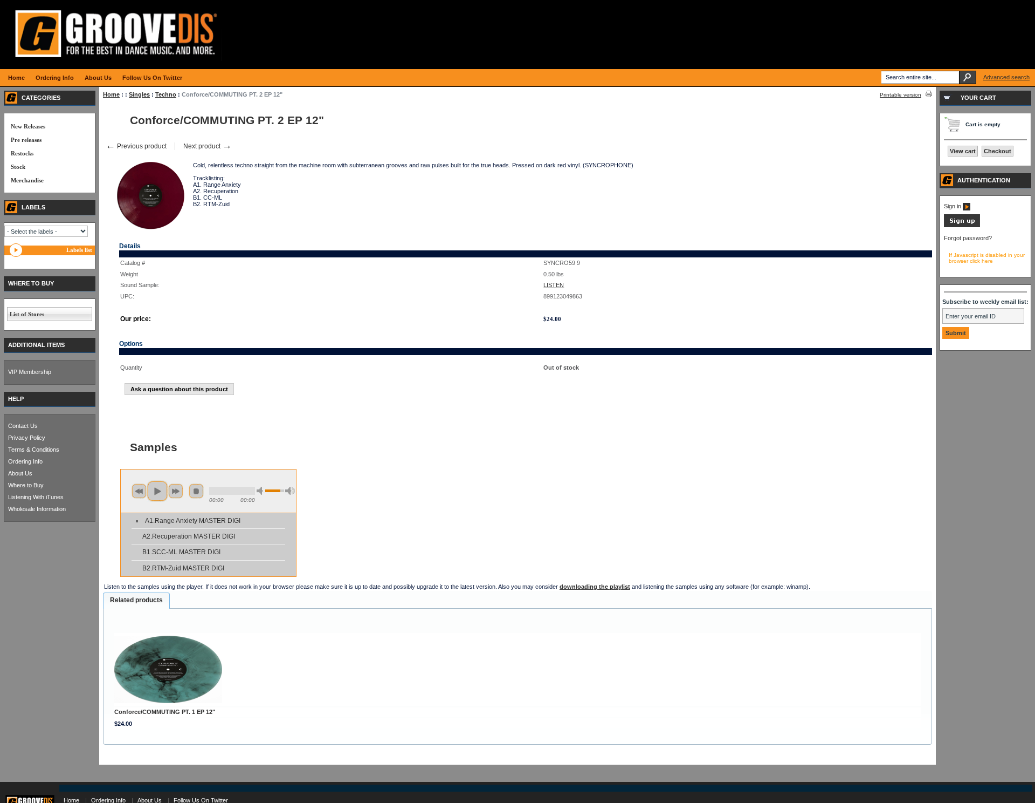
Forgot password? (968, 238)
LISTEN (553, 285)
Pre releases (26, 140)
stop (196, 491)
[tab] (136, 601)
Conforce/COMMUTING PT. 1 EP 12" (164, 712)
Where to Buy (26, 485)
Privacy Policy (26, 437)
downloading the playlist (595, 586)
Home (111, 94)
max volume (290, 491)
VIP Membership (29, 372)
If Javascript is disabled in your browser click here (987, 258)
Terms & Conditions (33, 449)
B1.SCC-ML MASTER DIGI (181, 552)
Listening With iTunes (36, 497)
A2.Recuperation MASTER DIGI (188, 536)
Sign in (953, 206)
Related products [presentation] (136, 600)
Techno (165, 94)
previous (139, 491)
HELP (16, 399)
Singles (139, 94)
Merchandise (27, 180)
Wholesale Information (37, 509)
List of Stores (27, 314)
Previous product (136, 146)
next (175, 491)
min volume (261, 491)
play (157, 491)
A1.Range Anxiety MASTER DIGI (192, 521)
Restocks (22, 153)
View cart (963, 151)
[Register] (962, 225)
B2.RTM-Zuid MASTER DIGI (183, 568)
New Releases (28, 126)
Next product (207, 146)
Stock (18, 167)
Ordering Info (25, 461)
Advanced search (1006, 77)
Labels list (79, 250)
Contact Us (23, 426)
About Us (20, 473)
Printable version (900, 95)
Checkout (997, 151)
